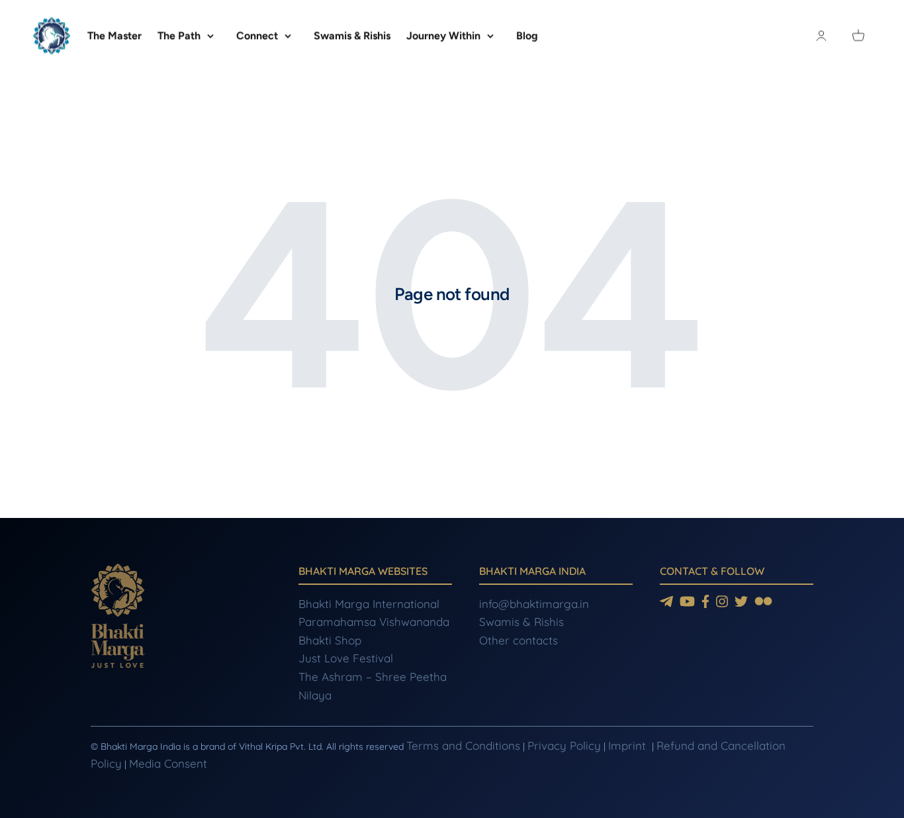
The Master (114, 35)
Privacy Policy (564, 745)
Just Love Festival (345, 658)
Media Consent (168, 763)
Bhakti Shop (329, 640)
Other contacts (518, 640)
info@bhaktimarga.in (534, 604)
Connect (257, 35)
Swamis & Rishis (352, 35)
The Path (179, 35)
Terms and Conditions (463, 745)
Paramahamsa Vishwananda (373, 622)
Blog (527, 35)
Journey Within (443, 35)
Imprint (628, 745)
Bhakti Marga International (368, 604)
